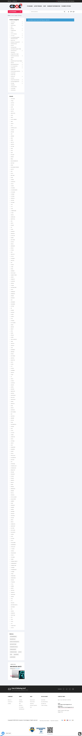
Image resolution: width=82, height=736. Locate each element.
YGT (12, 623)
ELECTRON (13, 239)
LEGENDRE (13, 370)
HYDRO (12, 314)
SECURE (12, 517)
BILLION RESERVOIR (14, 161)
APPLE (12, 140)
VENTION (12, 590)
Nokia (12, 422)
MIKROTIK (12, 403)
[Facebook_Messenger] (3, 733)
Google (12, 285)
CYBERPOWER (13, 210)
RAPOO (12, 482)
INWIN (12, 333)
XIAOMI (12, 611)
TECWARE (13, 557)
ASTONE (12, 146)
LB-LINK (12, 368)
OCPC (12, 430)
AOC (12, 125)
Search (64, 11)
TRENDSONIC (13, 577)
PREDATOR (13, 470)
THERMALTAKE (13, 565)
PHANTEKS (13, 449)
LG (11, 376)
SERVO (12, 521)
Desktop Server (14, 43)
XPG (11, 617)
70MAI (12, 100)
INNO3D (12, 326)
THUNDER (12, 567)
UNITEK (12, 588)
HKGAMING (13, 302)
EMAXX (12, 243)
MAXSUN (12, 389)
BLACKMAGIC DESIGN (15, 167)
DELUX (12, 223)
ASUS (12, 148)
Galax (12, 268)
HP (11, 308)
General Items (13, 50)
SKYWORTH (13, 532)
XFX (11, 609)
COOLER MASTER (14, 190)
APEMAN (12, 136)
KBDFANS (12, 351)
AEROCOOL (13, 113)
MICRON (12, 393)
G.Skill (12, 266)
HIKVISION (13, 297)
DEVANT (12, 225)
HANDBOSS (13, 291)
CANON (12, 179)
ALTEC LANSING (14, 119)
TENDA (12, 559)
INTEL (12, 331)
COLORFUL (13, 187)
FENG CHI (12, 254)
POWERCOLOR (13, 465)
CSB (11, 204)
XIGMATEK (13, 613)
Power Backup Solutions (15, 71)
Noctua (12, 420)
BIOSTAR (12, 163)
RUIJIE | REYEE (13, 499)
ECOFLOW (13, 235)
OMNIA (12, 434)
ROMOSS (12, 494)
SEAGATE (12, 513)
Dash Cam (13, 40)
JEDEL (12, 341)
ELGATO (12, 241)
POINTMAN (13, 463)
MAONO (12, 385)
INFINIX (12, 324)
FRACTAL (12, 260)
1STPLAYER (13, 98)
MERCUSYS (13, 391)
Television (13, 85)
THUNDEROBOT (14, 569)
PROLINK (12, 472)
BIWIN (12, 165)
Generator (13, 52)
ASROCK (12, 144)
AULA (12, 150)
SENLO (12, 519)
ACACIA (12, 105)
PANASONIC (13, 447)
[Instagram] (70, 689)
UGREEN (12, 586)
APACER (12, 131)
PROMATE (13, 474)
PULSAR (12, 476)
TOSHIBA (12, 571)
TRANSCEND (13, 575)
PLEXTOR (12, 459)
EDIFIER (12, 237)
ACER (12, 107)
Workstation (13, 90)
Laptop (12, 57)
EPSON (12, 248)
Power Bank (13, 73)
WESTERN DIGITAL (14, 604)
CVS (11, 206)
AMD (12, 121)
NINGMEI (12, 418)
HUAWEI (12, 310)
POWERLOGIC (13, 468)
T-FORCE (12, 548)
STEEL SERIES (13, 542)
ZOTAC (12, 627)
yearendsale (12, 657)
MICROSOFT (13, 399)
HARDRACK (13, 293)
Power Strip (13, 74)
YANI (12, 619)
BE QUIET (12, 154)
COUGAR (12, 196)
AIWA (12, 115)
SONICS (12, 534)
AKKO (12, 117)
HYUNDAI (12, 320)
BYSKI (12, 177)
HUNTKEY (12, 312)
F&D (11, 252)
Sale (11, 654)
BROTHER (12, 175)
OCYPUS (12, 432)
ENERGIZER (13, 246)
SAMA (12, 503)
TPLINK (12, 573)
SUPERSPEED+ (13, 544)
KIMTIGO (12, 358)
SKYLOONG (13, 530)
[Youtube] (73, 689)
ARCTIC (12, 142)
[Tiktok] (67, 689)
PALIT (12, 445)
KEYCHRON (13, 355)
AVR (11, 27)
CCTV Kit (12, 35)
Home (9, 15)
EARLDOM (13, 233)
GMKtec (12, 283)
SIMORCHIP (13, 526)
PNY (11, 461)
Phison (12, 453)
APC (11, 134)
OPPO (12, 438)
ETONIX (12, 250)
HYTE (12, 318)
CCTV (12, 32)
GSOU (12, 289)
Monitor (12, 62)
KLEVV (12, 362)
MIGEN (12, 401)
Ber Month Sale (13, 644)
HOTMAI (12, 306)
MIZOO (12, 407)
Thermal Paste (14, 86)
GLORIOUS (13, 281)
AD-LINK (12, 109)
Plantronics (13, 455)
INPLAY (12, 329)
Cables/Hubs (13, 30)
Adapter (12, 23)
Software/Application (15, 81)
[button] (79, 733)
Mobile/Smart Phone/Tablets (16, 61)
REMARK (12, 490)
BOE (11, 171)
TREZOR (12, 580)
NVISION (12, 426)
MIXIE (12, 405)
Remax (12, 492)
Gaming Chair (13, 47)
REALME (12, 486)
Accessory (13, 21)
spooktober (16, 654)
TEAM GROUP (13, 553)
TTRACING (13, 582)
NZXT (12, 428)
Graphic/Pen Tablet (15, 54)
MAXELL (12, 387)
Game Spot (13, 273)
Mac (12, 59)
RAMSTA (12, 480)
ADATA (12, 111)
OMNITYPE (13, 436)
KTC (11, 366)
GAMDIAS (12, 270)
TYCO (12, 584)
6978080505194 (13, 636)
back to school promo (14, 641)
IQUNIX (12, 337)
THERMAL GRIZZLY (14, 561)
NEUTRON (12, 416)
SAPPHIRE (12, 511)
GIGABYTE (13, 279)
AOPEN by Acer (14, 127)
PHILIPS (12, 451)
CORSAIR (12, 194)
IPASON (12, 335)
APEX (12, 138)
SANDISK (12, 507)
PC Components (14, 66)
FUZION (12, 264)
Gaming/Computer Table (16, 48)
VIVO (12, 598)
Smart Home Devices (15, 79)
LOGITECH (13, 382)
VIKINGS (12, 596)
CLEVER (12, 185)
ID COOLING (13, 322)
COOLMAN (13, 192)
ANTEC (12, 123)
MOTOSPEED (13, 411)
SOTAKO (12, 538)
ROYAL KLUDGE (13, 497)
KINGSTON (13, 360)
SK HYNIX (12, 528)
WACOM (12, 602)
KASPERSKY (13, 349)
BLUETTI (12, 169)
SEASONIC (13, 515)
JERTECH (12, 343)
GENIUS (12, 277)
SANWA (12, 509)
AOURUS (12, 129)
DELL (12, 221)
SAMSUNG (13, 505)
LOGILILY (12, 380)
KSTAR (12, 364)
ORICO (12, 443)
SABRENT (12, 501)
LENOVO (12, 372)
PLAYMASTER (13, 457)
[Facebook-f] (63, 689)
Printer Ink (13, 76)
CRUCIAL (12, 200)
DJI (11, 227)
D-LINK (12, 212)
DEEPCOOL (13, 219)
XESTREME (13, 606)
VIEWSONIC (13, 594)
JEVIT (12, 347)
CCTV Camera (14, 33)
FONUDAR (13, 258)
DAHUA (12, 214)
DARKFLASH (13, 216)
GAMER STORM (14, 275)
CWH (12, 208)
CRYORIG (12, 202)
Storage (12, 83)
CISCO (12, 183)
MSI (11, 414)
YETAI (12, 621)
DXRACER (12, 231)
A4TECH (12, 102)
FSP (11, 262)
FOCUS (12, 256)
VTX (11, 600)
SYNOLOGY (13, 546)
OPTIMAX (12, 441)
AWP (12, 152)
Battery (12, 28)
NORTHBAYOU (13, 424)
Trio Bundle (13, 88)
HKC (11, 300)
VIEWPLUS (13, 592)
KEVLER (12, 353)
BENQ (12, 158)
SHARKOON (13, 524)
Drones (12, 45)
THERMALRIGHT (14, 563)
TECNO (12, 555)
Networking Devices (15, 64)
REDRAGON (13, 488)
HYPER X (12, 316)
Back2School (12, 639)
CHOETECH (13, 181)
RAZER (12, 484)
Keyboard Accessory (15, 55)
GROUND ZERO (13, 287)
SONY (12, 536)
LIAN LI (12, 378)
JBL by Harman (14, 339)
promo (20, 651)
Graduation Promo (13, 646)
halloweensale (13, 649)
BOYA (12, 173)
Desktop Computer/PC (15, 42)
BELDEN (12, 156)
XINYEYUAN (13, 615)
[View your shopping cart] (73, 11)
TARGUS (12, 550)
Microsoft (13, 397)
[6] (71, 11)
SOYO (12, 540)
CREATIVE (12, 198)
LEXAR (12, 374)
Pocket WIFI (13, 69)
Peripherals (13, 67)
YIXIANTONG (13, 625)
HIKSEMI (12, 295)
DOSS (12, 229)
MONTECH (13, 409)
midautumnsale (13, 651)
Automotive (13, 25)
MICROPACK (13, 395)
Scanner (12, 78)
